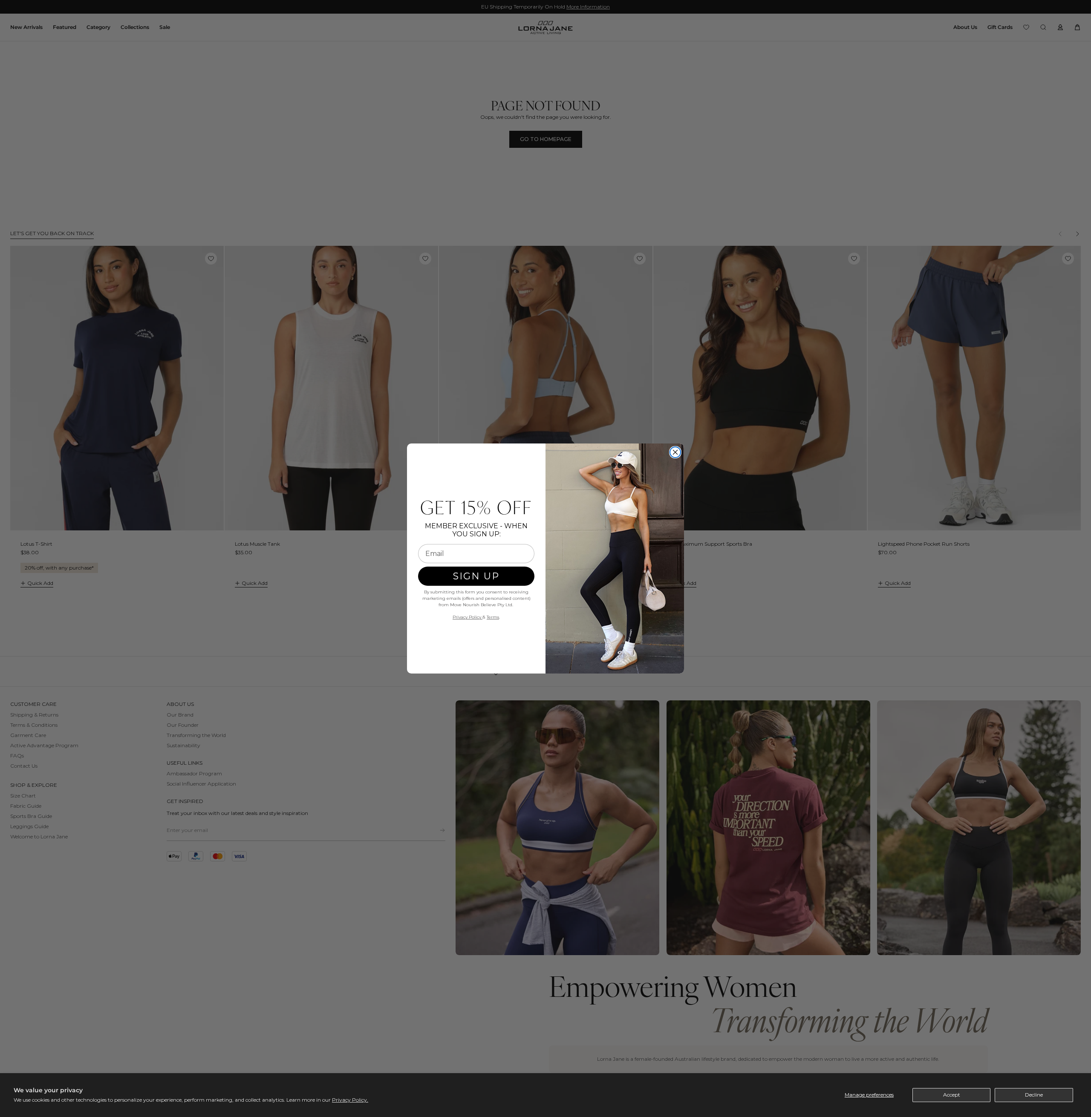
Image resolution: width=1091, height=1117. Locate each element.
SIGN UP (476, 576)
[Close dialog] (675, 452)
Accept (951, 1094)
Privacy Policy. (350, 1100)
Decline (1034, 1094)
